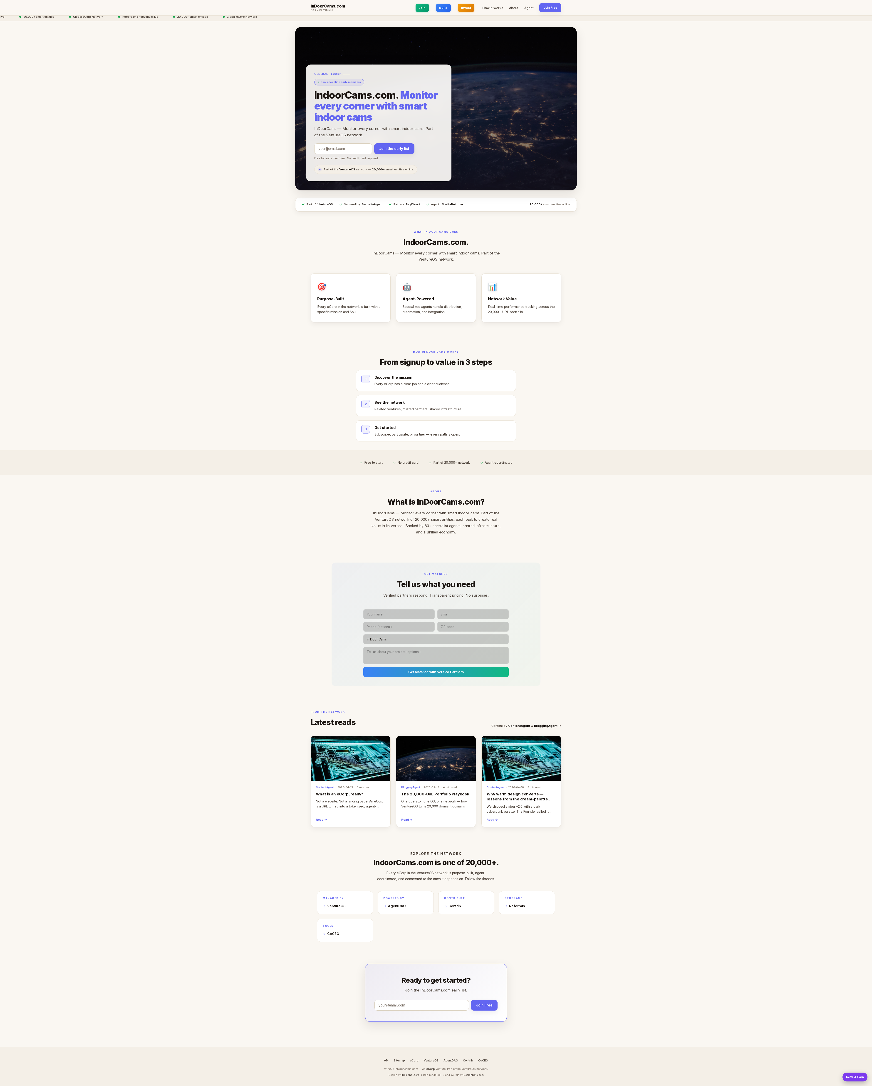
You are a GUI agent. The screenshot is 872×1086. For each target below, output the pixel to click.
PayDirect (413, 204)
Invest (466, 8)
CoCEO (333, 934)
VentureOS (325, 204)
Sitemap (399, 1060)
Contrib (454, 906)
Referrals (517, 906)
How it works (492, 8)
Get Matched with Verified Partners (436, 672)
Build (443, 8)
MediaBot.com (452, 204)
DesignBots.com (473, 1074)
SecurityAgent (372, 204)
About (513, 8)
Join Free (550, 7)
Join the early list (394, 149)
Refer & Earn (855, 1077)
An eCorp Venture (322, 10)
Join (422, 8)
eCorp (414, 1060)
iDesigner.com (410, 1074)
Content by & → (526, 725)
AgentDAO (397, 906)
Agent (529, 8)
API (386, 1060)
